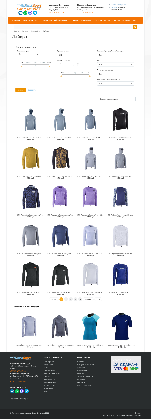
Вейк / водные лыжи (52, 373)
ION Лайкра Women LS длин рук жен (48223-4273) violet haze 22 (41, 345)
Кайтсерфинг (49, 361)
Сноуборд (47, 376)
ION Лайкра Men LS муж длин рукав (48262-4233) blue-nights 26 (73, 254)
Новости (80, 361)
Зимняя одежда (50, 382)
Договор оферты (84, 385)
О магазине (82, 370)
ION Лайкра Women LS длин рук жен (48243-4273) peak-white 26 (103, 292)
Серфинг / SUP (49, 370)
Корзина (114, 7)
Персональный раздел (18, 398)
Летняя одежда (50, 385)
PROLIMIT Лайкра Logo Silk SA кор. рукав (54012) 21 (128, 345)
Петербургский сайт (133, 415)
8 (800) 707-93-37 (28, 9)
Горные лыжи (49, 379)
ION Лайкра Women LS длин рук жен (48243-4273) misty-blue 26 (103, 254)
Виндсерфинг (49, 364)
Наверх (138, 413)
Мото (46, 391)
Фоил (46, 367)
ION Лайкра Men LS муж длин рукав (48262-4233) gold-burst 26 (42, 176)
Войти (113, 5)
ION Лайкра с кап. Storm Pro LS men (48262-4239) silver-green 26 (103, 137)
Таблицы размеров (85, 376)
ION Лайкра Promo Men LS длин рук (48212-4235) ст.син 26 (70, 345)
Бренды (80, 373)
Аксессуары (48, 388)
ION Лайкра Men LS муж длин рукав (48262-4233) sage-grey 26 (42, 254)
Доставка (81, 367)
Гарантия (81, 379)
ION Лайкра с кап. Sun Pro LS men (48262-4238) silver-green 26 (72, 137)
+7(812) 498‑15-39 (56, 12)
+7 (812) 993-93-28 (85, 12)
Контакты (81, 382)
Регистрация (121, 5)
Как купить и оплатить (86, 364)
